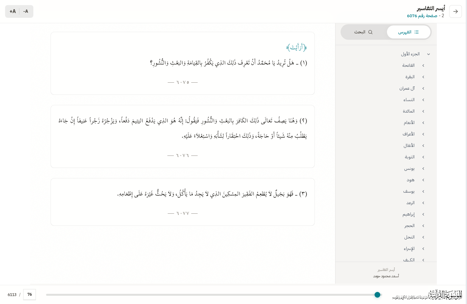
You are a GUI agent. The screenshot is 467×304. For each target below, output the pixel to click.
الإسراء (409, 248)
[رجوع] (455, 11)
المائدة (409, 111)
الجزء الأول (410, 54)
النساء (409, 99)
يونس (409, 168)
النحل (409, 237)
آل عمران (407, 88)
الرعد (411, 202)
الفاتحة (409, 65)
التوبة (410, 157)
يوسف (409, 191)
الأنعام (409, 122)
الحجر (410, 225)
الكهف (409, 260)
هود (411, 179)
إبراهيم (409, 214)
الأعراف (409, 134)
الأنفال (409, 145)
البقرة (410, 76)
